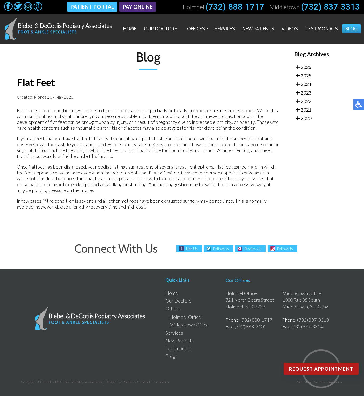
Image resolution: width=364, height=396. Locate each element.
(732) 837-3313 (330, 6)
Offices (196, 29)
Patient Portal (92, 6)
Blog (351, 29)
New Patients (258, 29)
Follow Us (221, 248)
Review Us (253, 248)
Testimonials (321, 29)
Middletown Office (189, 325)
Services (225, 29)
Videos (290, 29)
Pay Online (138, 6)
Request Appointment (321, 369)
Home (129, 29)
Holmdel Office (185, 317)
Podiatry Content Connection (146, 382)
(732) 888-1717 (234, 6)
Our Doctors (160, 29)
